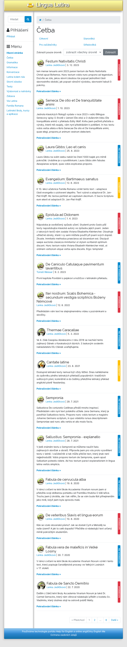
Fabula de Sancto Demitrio (68, 583)
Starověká (89, 38)
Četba (10, 57)
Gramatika (12, 62)
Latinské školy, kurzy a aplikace (18, 112)
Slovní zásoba (14, 81)
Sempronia (54, 398)
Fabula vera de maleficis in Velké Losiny (72, 549)
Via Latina (12, 100)
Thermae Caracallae (63, 330)
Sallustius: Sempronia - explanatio (73, 437)
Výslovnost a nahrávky (19, 91)
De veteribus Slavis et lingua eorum (74, 515)
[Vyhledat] (28, 19)
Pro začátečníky (48, 44)
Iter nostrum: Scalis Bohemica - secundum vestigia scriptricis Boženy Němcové (71, 297)
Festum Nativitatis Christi (66, 61)
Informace (12, 67)
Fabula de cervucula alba (66, 479)
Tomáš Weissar (45, 272)
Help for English (64, 631)
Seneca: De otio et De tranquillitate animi (74, 102)
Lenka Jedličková (55, 65)
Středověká (90, 44)
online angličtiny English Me (90, 631)
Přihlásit (11, 36)
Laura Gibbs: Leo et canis (66, 147)
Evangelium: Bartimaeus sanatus (72, 179)
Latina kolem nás (16, 76)
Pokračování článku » (49, 91)
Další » (114, 620)
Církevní (43, 38)
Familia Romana (15, 105)
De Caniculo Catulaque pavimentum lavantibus (75, 266)
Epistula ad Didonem (62, 215)
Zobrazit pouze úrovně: (49, 52)
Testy (10, 86)
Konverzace (13, 72)
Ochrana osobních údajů (63, 634)
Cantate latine (58, 362)
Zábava (11, 96)
